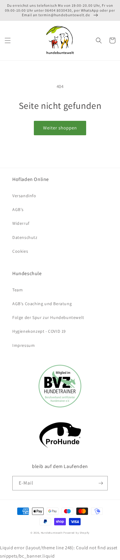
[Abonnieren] (100, 483)
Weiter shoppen (60, 128)
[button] (7, 40)
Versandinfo (24, 195)
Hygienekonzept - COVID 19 (39, 331)
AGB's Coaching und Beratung (42, 303)
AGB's (18, 209)
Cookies (20, 251)
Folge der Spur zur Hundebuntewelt (48, 317)
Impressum (23, 345)
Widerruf (21, 223)
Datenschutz (25, 237)
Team (17, 290)
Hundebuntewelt (52, 532)
